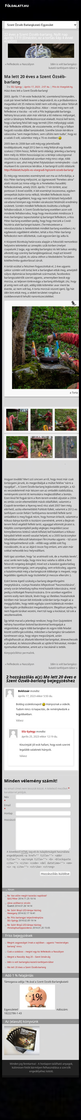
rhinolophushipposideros (19, 927)
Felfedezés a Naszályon (19, 64)
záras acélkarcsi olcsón (18, 903)
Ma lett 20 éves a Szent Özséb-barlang (26, 967)
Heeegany (12, 913)
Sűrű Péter (12, 898)
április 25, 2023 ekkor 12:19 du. (40, 736)
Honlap (7, 813)
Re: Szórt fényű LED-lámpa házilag (24, 910)
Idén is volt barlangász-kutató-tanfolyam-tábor (63, 66)
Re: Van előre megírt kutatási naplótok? (27, 895)
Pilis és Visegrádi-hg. (62, 86)
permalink (28, 653)
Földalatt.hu (17, 5)
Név (6, 799)
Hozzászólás (7, 820)
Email (7, 807)
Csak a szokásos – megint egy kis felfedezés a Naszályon (35, 951)
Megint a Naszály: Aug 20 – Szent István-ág (28, 956)
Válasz (19, 720)
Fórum (11, 889)
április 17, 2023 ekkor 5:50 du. (35, 696)
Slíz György (16, 86)
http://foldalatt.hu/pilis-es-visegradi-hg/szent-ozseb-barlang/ (39, 170)
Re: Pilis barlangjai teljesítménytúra (25, 917)
